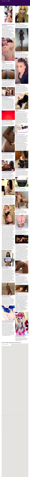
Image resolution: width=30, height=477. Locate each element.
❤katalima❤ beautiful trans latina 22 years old (8, 25)
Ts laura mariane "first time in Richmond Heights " (7, 267)
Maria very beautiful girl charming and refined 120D (21, 229)
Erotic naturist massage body (20, 168)
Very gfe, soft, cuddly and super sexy (21, 293)
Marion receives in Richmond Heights (20, 110)
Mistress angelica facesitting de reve (21, 133)
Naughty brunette (18, 51)
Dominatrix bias (18, 209)
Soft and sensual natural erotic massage (21, 274)
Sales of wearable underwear (7, 120)
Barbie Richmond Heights (20, 335)
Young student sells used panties (8, 79)
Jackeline (3, 195)
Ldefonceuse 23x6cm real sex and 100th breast (7, 97)
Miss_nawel (17, 23)
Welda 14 (3, 61)
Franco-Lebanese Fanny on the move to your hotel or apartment (8, 321)
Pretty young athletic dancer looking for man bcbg (7, 296)
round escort (17, 187)
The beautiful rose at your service (8, 152)
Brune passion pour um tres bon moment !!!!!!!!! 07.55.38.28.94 (8, 172)
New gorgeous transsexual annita (8, 225)
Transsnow (17, 84)
